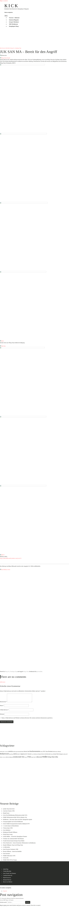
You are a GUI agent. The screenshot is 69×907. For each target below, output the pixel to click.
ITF (20, 754)
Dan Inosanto (6, 853)
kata (32, 754)
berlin (14, 751)
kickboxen (35, 754)
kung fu (40, 754)
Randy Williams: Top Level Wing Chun (13, 845)
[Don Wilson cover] (34, 569)
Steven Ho (5, 858)
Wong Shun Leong (7, 834)
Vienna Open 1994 (8, 828)
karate (29, 754)
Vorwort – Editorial (14, 17)
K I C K (11, 5)
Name (2, 705)
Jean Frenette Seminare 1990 (10, 849)
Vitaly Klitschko (7, 871)
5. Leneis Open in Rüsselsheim (11, 826)
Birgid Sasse (6, 813)
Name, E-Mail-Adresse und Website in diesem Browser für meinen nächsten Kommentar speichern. (27, 718)
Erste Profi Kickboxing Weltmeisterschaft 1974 (15, 815)
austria (10, 751)
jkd (25, 754)
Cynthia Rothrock (7, 875)
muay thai (56, 754)
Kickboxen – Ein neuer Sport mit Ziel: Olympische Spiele (17, 819)
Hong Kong (11, 754)
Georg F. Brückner (14, 22)
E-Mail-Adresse (4, 710)
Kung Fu (12, 48)
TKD (22, 757)
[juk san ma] (5, 58)
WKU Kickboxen (13, 24)
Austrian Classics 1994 (8, 811)
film (47, 751)
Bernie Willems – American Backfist (12, 851)
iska (18, 754)
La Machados (6, 847)
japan (22, 754)
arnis (3, 751)
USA (29, 757)
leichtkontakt (48, 754)
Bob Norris (2, 48)
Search (5, 891)
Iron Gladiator (7, 830)
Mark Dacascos (7, 877)
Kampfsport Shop (14, 26)
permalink (39, 671)
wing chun (26, 671)
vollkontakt (39, 757)
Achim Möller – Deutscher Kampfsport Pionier (15, 836)
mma (52, 754)
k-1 (27, 754)
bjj (16, 751)
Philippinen (61, 754)
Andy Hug (5, 869)
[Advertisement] (34, 37)
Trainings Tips (18, 48)
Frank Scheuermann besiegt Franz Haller (13, 841)
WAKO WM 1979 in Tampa (10, 860)
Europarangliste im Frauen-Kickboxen (13, 821)
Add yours (2, 682)
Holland (59, 751)
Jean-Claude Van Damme (9, 873)
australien (6, 751)
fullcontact (55, 751)
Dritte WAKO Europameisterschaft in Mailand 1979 (16, 823)
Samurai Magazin (14, 20)
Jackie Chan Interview (9, 809)
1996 (1, 751)
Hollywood (4, 754)
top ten (26, 757)
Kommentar (3, 701)
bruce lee (26, 751)
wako (44, 756)
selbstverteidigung (9, 757)
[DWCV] (3, 346)
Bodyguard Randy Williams (10, 832)
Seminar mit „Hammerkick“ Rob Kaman (13, 838)
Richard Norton (7, 880)
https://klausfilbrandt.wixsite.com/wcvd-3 (10, 558)
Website (2, 714)
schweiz (4, 757)
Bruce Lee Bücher (7, 882)
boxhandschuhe (20, 751)
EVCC (44, 751)
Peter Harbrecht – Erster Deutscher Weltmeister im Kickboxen (19, 843)
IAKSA (15, 754)
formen (50, 751)
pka (64, 754)
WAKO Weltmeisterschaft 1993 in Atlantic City (15, 817)
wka (56, 757)
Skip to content (4, 1)
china (41, 751)
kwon (43, 754)
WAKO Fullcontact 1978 (9, 855)
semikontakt (17, 757)
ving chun (33, 757)
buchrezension (35, 751)
